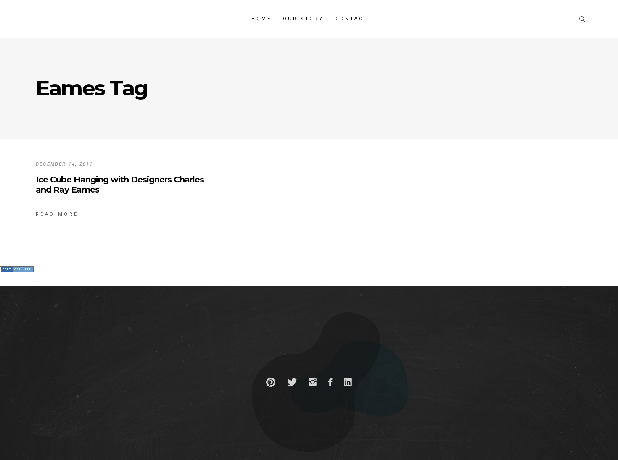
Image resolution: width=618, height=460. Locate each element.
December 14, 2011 (64, 164)
